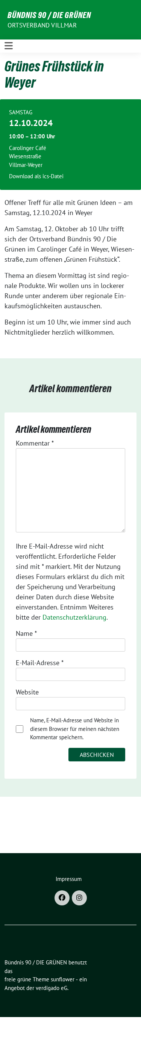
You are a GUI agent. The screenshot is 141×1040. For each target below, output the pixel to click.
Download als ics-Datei (36, 176)
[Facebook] (62, 897)
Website (27, 692)
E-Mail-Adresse (40, 662)
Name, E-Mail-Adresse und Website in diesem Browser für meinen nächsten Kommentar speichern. (74, 729)
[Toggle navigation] (8, 45)
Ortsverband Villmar (42, 25)
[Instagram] (79, 897)
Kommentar (35, 443)
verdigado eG (51, 987)
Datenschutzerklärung (74, 617)
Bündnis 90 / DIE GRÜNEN (49, 15)
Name (26, 633)
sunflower (62, 979)
